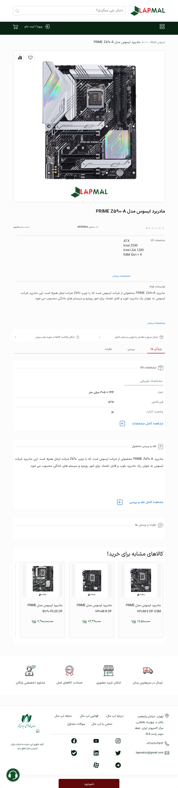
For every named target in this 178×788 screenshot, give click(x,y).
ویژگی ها (156, 349)
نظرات (108, 349)
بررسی (131, 349)
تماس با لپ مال (102, 724)
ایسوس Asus (157, 42)
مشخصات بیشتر (121, 276)
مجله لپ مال (63, 716)
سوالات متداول (76, 724)
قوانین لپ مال (89, 716)
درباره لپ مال (115, 716)
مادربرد (16, 227)
